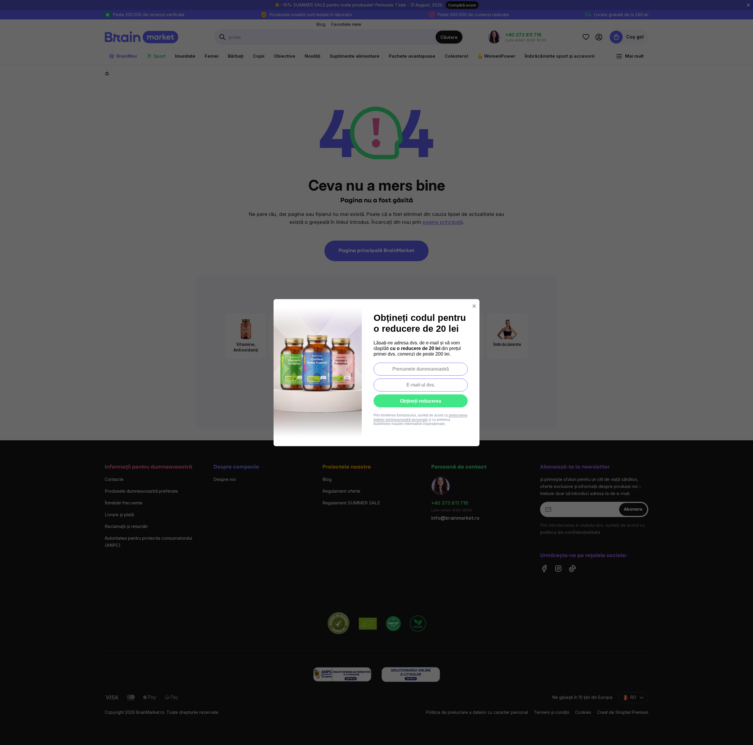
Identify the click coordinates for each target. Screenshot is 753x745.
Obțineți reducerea (420, 401)
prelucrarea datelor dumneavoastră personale (420, 417)
